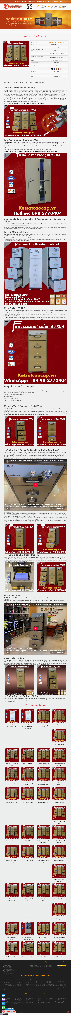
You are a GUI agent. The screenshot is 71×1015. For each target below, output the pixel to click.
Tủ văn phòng (61, 1001)
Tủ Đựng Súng (7, 965)
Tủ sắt (59, 999)
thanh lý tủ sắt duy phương (59, 725)
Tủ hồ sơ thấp (18, 998)
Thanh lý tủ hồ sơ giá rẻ (12, 840)
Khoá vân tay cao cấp (19, 989)
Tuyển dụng (55, 1)
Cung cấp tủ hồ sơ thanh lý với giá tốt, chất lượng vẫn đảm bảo (27, 726)
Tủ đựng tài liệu (7, 1001)
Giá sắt (5, 999)
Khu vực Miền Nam (48, 966)
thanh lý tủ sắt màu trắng (27, 956)
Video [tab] (26, 82)
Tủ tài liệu (38, 998)
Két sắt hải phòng (19, 980)
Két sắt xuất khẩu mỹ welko (35, 963)
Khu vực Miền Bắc (47, 963)
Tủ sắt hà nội (17, 103)
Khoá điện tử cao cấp (30, 989)
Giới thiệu (24, 1)
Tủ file (48, 999)
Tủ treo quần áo (18, 999)
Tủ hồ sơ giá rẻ (29, 1001)
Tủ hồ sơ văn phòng (40, 1001)
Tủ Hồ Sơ (6, 963)
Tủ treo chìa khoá (62, 998)
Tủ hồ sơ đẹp (7, 998)
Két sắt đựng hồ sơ (62, 985)
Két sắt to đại (50, 982)
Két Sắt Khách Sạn (8, 967)
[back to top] (68, 1012)
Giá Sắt (48, 1002)
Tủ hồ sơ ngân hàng (51, 1001)
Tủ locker (38, 999)
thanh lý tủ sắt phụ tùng (12, 783)
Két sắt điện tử (50, 981)
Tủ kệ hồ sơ (60, 1002)
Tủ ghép (27, 999)
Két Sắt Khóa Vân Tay (30, 985)
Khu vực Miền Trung (48, 965)
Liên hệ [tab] (31, 82)
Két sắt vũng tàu (50, 980)
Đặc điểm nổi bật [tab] (7, 82)
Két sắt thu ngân (50, 984)
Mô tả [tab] (21, 82)
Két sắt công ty (61, 982)
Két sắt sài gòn (7, 980)
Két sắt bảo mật (7, 984)
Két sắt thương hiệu (30, 984)
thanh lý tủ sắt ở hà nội (43, 956)
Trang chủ (18, 1)
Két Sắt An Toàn (7, 966)
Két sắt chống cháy (40, 984)
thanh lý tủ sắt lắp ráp (27, 763)
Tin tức (49, 1)
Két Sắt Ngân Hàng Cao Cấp (9, 973)
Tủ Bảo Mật (32, 967)
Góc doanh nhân (31, 1)
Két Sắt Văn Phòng (33, 965)
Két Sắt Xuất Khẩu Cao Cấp (35, 966)
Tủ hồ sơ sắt (49, 998)
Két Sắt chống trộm (8, 989)
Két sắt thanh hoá (62, 980)
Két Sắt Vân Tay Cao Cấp (9, 970)
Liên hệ (61, 1)
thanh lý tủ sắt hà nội (43, 937)
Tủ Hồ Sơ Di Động (29, 1002)
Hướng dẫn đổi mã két (41, 1)
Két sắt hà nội (61, 981)
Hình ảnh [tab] (16, 82)
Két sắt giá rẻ (39, 982)
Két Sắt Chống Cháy (8, 969)
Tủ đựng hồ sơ (18, 1001)
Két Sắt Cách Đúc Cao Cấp (9, 971)
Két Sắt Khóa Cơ (18, 985)
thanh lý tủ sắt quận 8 (59, 860)
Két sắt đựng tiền (8, 982)
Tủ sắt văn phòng (29, 998)
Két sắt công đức (61, 984)
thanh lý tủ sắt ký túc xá (11, 956)
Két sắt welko (18, 982)
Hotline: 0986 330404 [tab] (40, 82)
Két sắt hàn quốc (29, 982)
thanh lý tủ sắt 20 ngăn (28, 840)
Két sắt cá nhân (18, 984)
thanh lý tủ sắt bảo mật (59, 898)
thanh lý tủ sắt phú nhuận (59, 956)
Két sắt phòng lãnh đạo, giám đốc (61, 987)
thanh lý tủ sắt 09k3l (59, 802)
